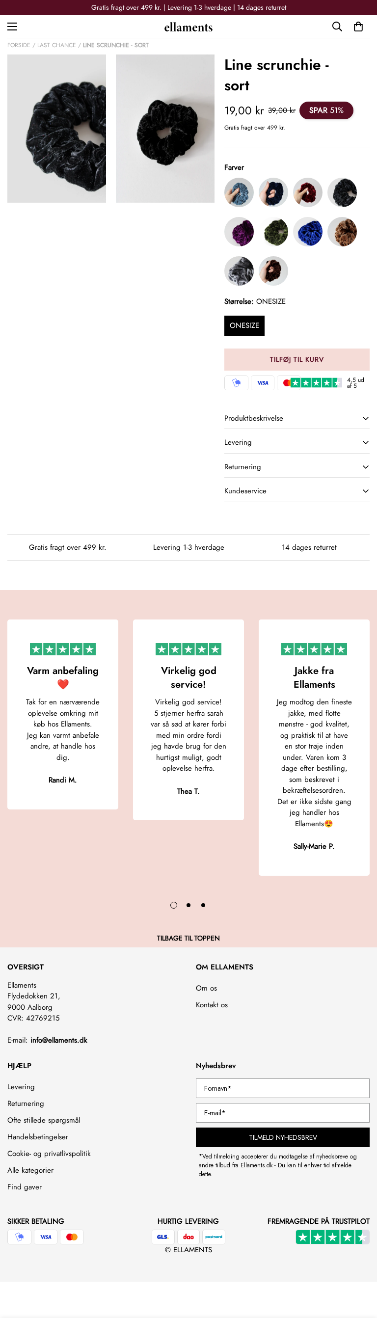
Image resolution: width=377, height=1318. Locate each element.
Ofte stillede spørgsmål (43, 1120)
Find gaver (24, 1187)
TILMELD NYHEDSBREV (283, 1137)
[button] (358, 26)
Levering (21, 1086)
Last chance (56, 45)
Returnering (25, 1103)
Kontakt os (212, 1004)
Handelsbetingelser (37, 1136)
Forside (18, 45)
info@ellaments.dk (58, 1040)
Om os (206, 988)
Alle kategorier (30, 1170)
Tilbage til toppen (188, 938)
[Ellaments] (188, 27)
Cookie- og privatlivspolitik (49, 1153)
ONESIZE (244, 325)
